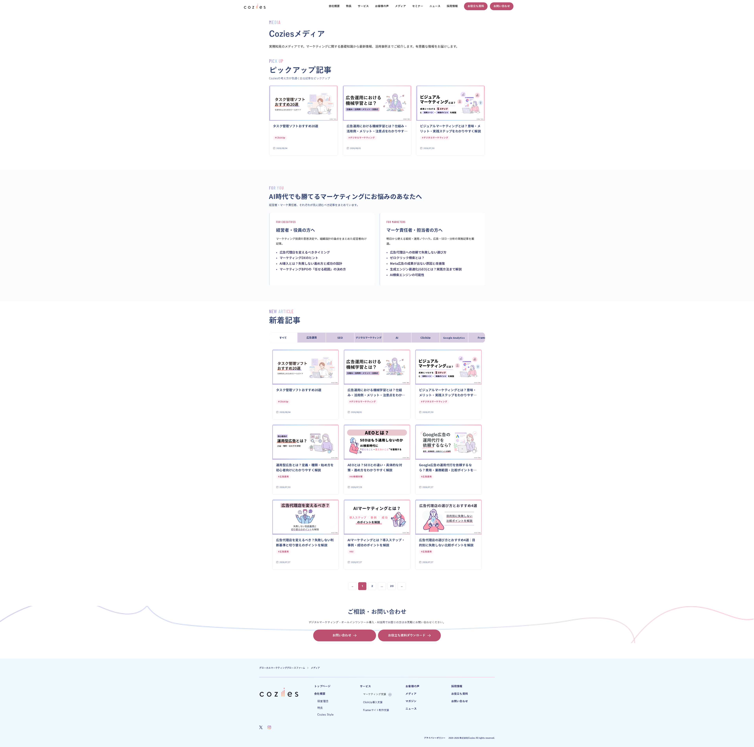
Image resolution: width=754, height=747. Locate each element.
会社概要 (319, 693)
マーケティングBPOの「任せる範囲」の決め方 (313, 269)
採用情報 (456, 686)
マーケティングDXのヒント (299, 257)
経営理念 (323, 701)
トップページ (322, 686)
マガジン (410, 701)
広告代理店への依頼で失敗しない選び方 (418, 252)
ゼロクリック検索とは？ (407, 257)
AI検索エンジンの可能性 (407, 274)
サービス (365, 686)
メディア (315, 668)
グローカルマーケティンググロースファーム (282, 668)
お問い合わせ (459, 701)
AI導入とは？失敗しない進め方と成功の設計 (311, 263)
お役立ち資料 (459, 693)
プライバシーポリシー (434, 738)
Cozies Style (325, 714)
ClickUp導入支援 (372, 702)
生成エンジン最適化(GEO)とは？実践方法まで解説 (426, 269)
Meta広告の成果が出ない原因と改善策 (417, 263)
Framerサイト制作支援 (376, 710)
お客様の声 (412, 686)
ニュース (411, 708)
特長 (320, 708)
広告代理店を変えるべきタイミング (305, 252)
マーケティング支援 (374, 694)
